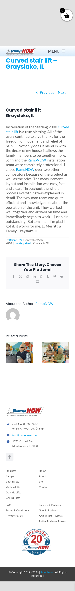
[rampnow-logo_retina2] (21, 49)
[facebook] (9, 457)
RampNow (46, 572)
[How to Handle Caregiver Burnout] (55, 344)
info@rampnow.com (24, 435)
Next (62, 92)
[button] (9, 352)
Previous (47, 92)
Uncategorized (23, 243)
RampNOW (37, 160)
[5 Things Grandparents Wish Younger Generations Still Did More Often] (19, 344)
